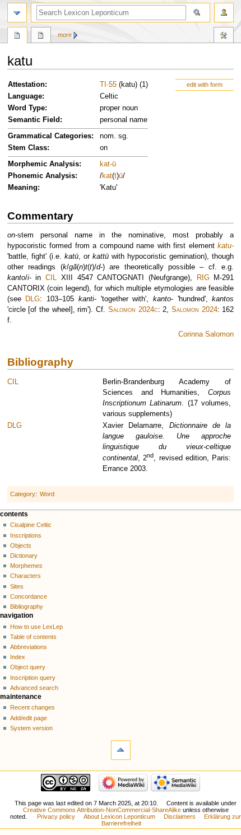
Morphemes (26, 565)
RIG (203, 278)
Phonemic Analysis (41, 176)
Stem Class (27, 148)
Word (47, 494)
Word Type (26, 108)
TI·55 (108, 84)
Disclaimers (180, 816)
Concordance (28, 596)
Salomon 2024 (194, 310)
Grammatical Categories (49, 136)
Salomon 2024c (133, 310)
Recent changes (32, 707)
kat (105, 164)
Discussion (40, 36)
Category (22, 494)
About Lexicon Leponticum (119, 816)
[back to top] (121, 750)
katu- (225, 246)
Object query (27, 667)
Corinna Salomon (206, 334)
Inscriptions (25, 535)
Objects (20, 545)
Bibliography (40, 362)
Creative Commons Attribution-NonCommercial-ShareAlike (102, 809)
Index (17, 657)
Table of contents (33, 636)
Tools (223, 36)
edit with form (205, 84)
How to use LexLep (36, 626)
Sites (17, 586)
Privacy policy (56, 816)
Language (25, 96)
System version (31, 728)
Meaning (23, 188)
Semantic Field (34, 120)
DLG (32, 299)
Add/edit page (28, 718)
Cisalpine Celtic (31, 524)
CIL (51, 278)
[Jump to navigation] (17, 12)
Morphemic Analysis (43, 164)
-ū (113, 164)
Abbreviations (28, 646)
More (65, 34)
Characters (25, 575)
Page (17, 36)
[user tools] (224, 12)
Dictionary (24, 555)
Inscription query (32, 677)
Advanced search (34, 687)
